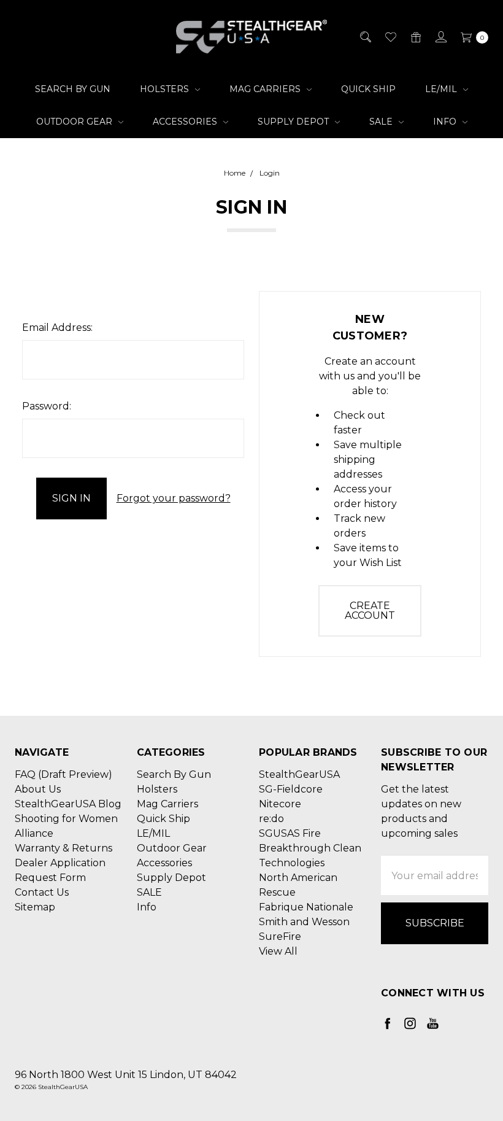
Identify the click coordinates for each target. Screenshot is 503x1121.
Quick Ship (368, 89)
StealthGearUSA (299, 774)
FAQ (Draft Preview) (63, 774)
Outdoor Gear (75, 121)
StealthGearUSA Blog (68, 804)
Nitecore (280, 804)
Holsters (165, 89)
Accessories (186, 121)
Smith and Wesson (304, 922)
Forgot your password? (174, 498)
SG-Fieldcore (291, 789)
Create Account (370, 610)
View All (278, 951)
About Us (38, 789)
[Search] (364, 37)
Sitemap (35, 907)
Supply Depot (294, 121)
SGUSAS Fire (290, 833)
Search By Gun (72, 89)
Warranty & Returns (63, 848)
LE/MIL (442, 89)
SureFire (280, 936)
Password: (46, 406)
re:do (271, 818)
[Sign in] (440, 37)
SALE (382, 121)
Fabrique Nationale (306, 907)
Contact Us (42, 892)
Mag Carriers (266, 89)
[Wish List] (389, 37)
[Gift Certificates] (415, 37)
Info (446, 121)
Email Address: (57, 327)
